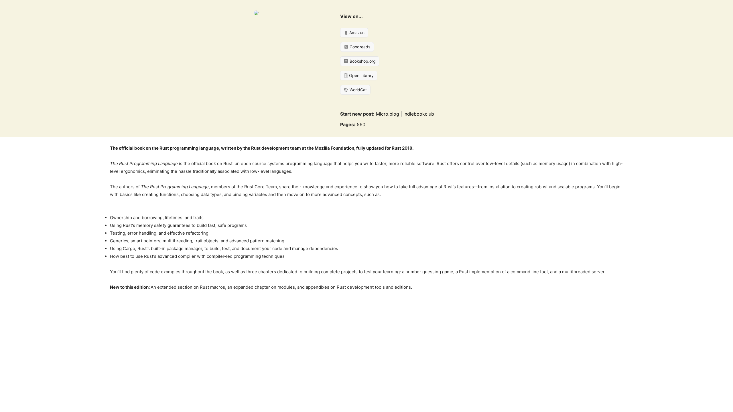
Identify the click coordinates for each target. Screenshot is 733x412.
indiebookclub (418, 114)
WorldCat (357, 89)
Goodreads (359, 46)
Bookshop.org (362, 61)
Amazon (356, 32)
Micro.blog (387, 114)
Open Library (361, 75)
